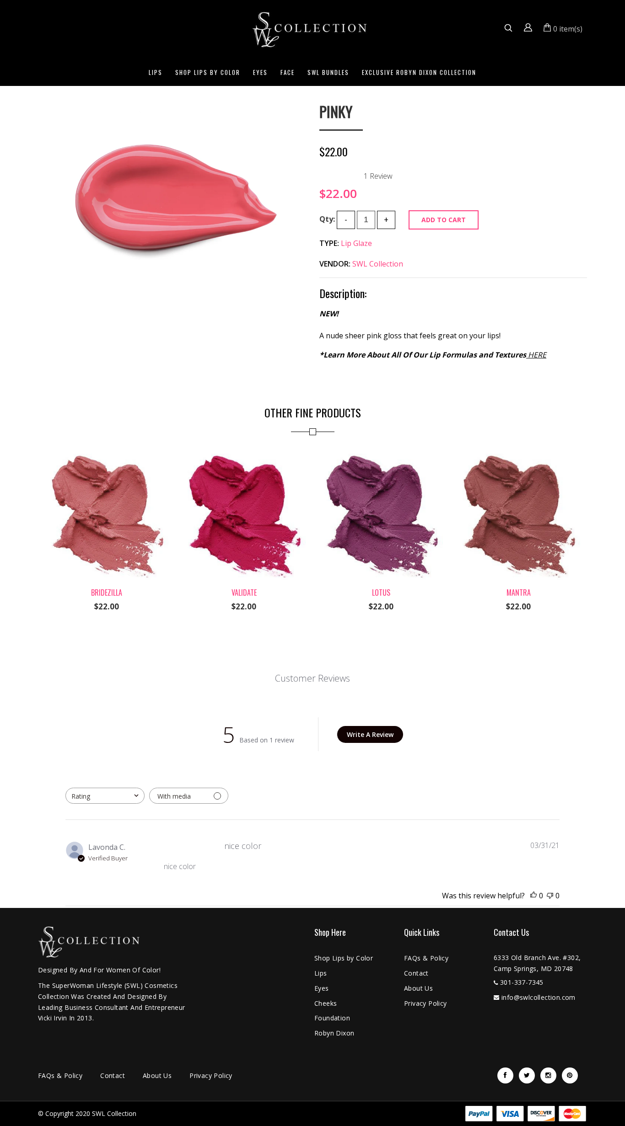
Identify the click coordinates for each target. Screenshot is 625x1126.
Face (287, 72)
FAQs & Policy (426, 958)
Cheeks (325, 1003)
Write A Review (370, 734)
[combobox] (105, 796)
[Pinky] (172, 110)
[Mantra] (518, 453)
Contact (416, 973)
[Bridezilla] (106, 453)
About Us (418, 988)
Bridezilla (106, 592)
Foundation (332, 1018)
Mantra (518, 592)
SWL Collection (377, 264)
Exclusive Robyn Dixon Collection (419, 72)
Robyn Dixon (334, 1033)
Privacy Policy (425, 1003)
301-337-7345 (522, 982)
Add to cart (443, 219)
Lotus (381, 592)
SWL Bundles (328, 72)
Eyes (260, 72)
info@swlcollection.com (538, 997)
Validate (244, 592)
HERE (537, 355)
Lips (155, 72)
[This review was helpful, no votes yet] (533, 895)
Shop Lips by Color (207, 72)
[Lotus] (381, 453)
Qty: (327, 219)
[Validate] (244, 453)
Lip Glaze (356, 243)
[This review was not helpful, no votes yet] (550, 895)
